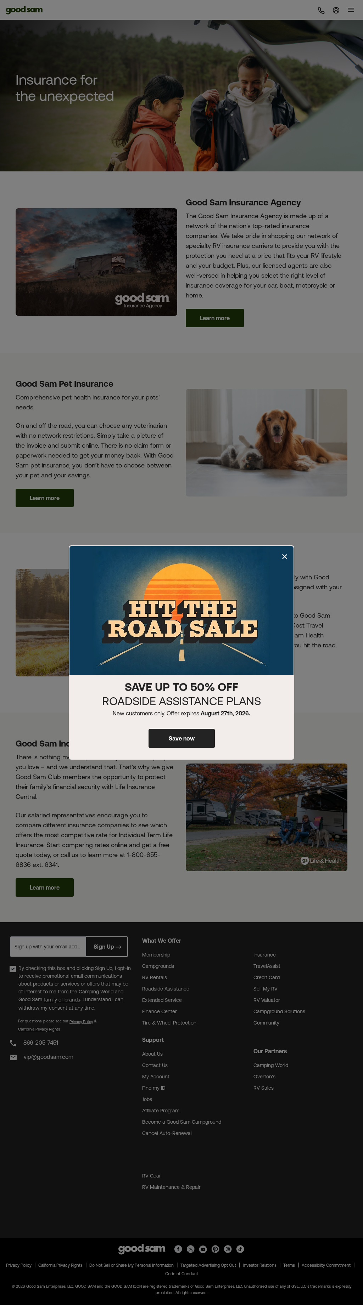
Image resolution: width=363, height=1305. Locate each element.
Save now (182, 738)
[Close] (285, 557)
